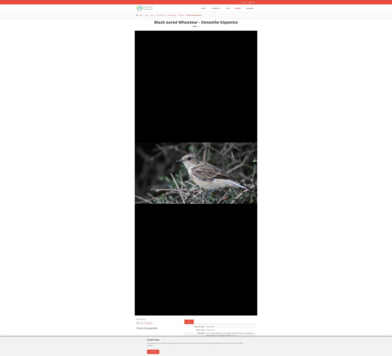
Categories (216, 8)
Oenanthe (181, 15)
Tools (227, 8)
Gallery (237, 8)
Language (249, 8)
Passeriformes (160, 15)
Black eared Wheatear (194, 15)
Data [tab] (189, 322)
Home (204, 8)
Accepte (153, 352)
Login (253, 2)
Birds (152, 15)
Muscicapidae (171, 15)
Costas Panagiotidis (146, 328)
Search (245, 2)
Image (146, 15)
